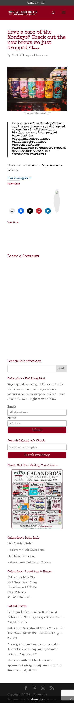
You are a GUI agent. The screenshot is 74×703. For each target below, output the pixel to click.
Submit (37, 430)
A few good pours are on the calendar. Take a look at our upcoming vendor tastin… (33, 649)
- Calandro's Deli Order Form (26, 550)
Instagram (28, 55)
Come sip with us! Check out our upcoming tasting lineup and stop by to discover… (34, 665)
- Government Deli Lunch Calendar (29, 562)
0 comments (42, 55)
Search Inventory (37, 454)
